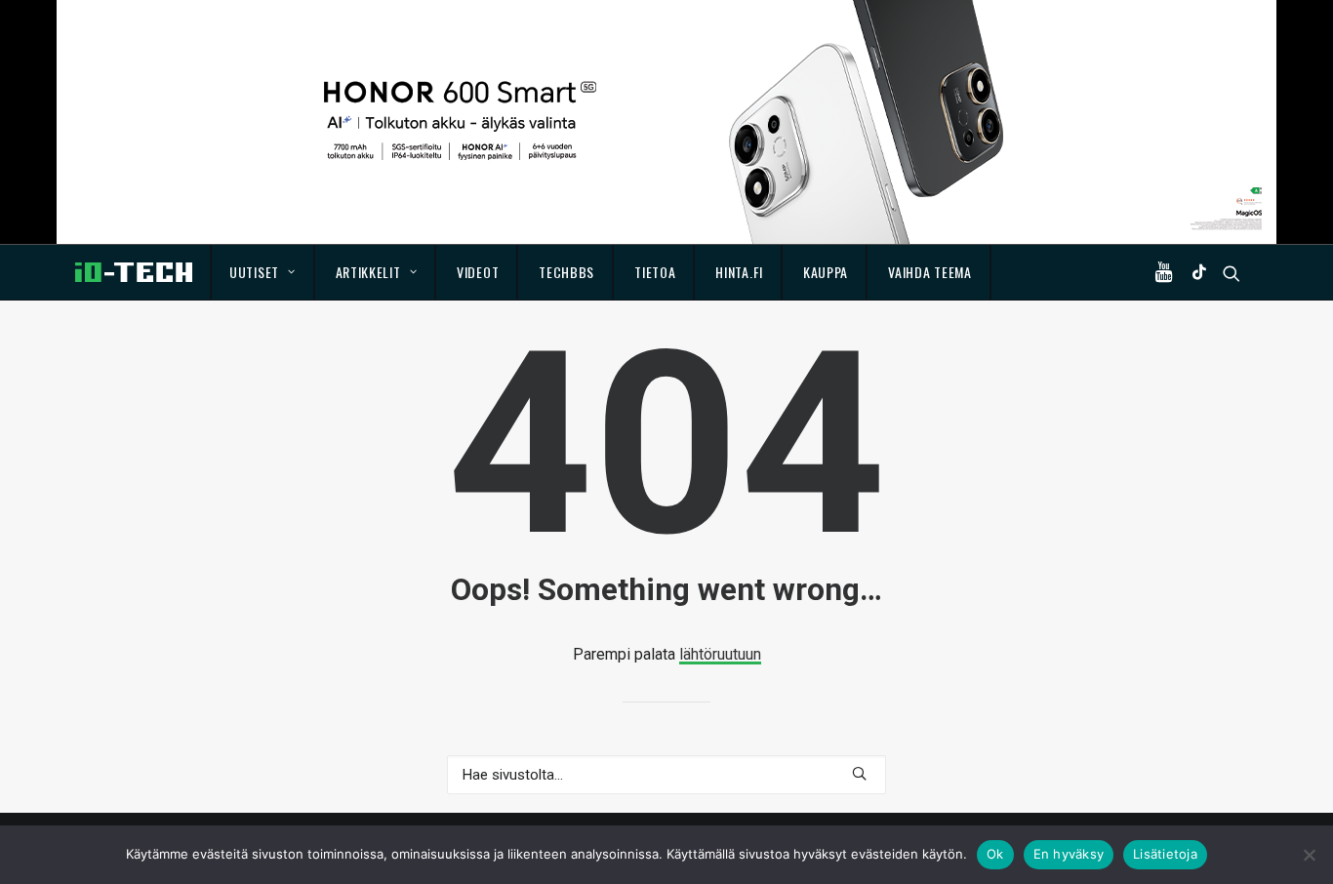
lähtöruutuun (720, 654)
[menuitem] (263, 272)
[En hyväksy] (1308, 854)
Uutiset (254, 271)
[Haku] (666, 774)
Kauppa (825, 271)
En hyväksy (1069, 854)
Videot (478, 271)
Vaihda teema (929, 271)
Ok (995, 854)
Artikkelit (368, 271)
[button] (1168, 272)
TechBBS (566, 271)
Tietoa (654, 271)
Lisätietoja (1165, 854)
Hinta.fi (739, 271)
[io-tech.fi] (133, 272)
